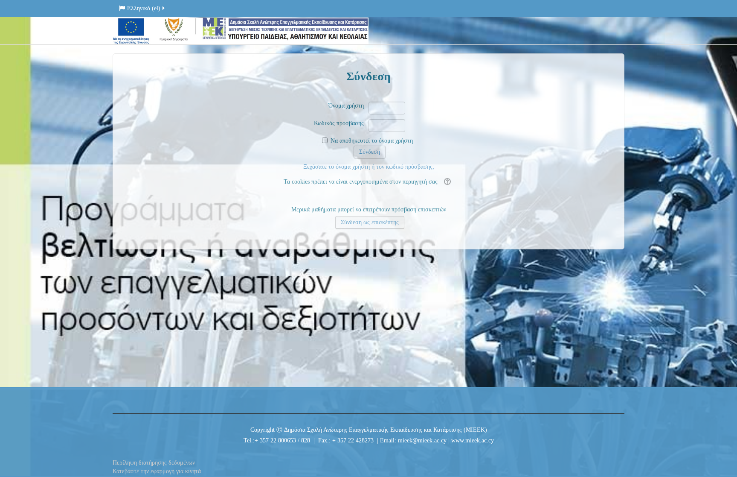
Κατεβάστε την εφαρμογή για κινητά (157, 471)
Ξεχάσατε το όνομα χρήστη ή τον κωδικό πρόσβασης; (368, 167)
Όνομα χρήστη (346, 105)
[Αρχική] (240, 30)
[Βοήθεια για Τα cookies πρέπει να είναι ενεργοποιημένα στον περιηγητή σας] (446, 182)
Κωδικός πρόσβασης (339, 123)
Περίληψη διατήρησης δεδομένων (154, 462)
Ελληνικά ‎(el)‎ (143, 8)
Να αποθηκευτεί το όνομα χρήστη (372, 141)
